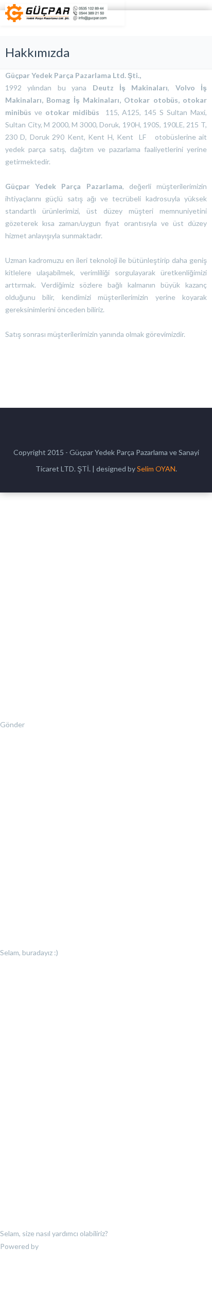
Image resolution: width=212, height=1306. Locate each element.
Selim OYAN (156, 468)
